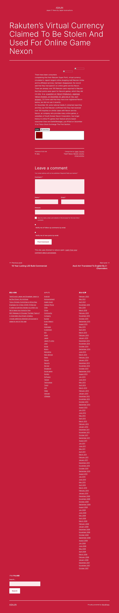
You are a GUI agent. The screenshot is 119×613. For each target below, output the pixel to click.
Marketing (47, 352)
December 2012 (84, 396)
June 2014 (82, 352)
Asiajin (59, 7)
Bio (38, 129)
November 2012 (84, 399)
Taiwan (46, 380)
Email (63, 197)
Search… (12, 579)
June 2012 (82, 413)
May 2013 (82, 382)
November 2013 (84, 366)
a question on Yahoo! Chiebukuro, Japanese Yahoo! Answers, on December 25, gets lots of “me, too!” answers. (57, 97)
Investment (48, 330)
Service (46, 366)
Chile (46, 307)
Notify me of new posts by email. (47, 235)
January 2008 (83, 560)
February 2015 (84, 335)
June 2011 (82, 446)
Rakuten (75, 154)
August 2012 (83, 407)
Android (47, 296)
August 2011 (83, 441)
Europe (46, 319)
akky (45, 133)
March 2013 (83, 388)
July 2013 (82, 377)
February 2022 (84, 296)
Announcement (49, 299)
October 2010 (83, 468)
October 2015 (83, 319)
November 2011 (84, 432)
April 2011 (82, 452)
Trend (46, 385)
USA (45, 388)
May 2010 (82, 482)
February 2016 (84, 313)
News (46, 357)
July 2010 (82, 477)
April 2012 (82, 418)
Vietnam (47, 393)
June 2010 (82, 479)
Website (38, 208)
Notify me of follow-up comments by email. (51, 228)
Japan (76, 151)
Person (46, 360)
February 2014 (84, 357)
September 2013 (84, 371)
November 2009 (84, 499)
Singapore (47, 368)
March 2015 (83, 332)
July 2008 (82, 543)
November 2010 (84, 466)
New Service (48, 355)
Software (47, 377)
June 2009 (82, 513)
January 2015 (83, 338)
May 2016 (82, 307)
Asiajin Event (48, 302)
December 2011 (84, 429)
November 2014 (84, 344)
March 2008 (83, 554)
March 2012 (83, 421)
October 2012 (83, 402)
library (46, 349)
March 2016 (83, 310)
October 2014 (83, 346)
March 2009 (83, 521)
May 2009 (82, 515)
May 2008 (82, 549)
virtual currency (79, 156)
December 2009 (84, 496)
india (45, 324)
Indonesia (47, 327)
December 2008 (84, 529)
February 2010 (84, 490)
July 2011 (82, 443)
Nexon (71, 154)
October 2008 (84, 535)
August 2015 (83, 324)
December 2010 (84, 463)
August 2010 (83, 474)
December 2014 (84, 341)
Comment (39, 177)
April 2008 (82, 551)
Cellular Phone (49, 305)
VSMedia (47, 396)
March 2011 (83, 454)
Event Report (48, 321)
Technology (48, 382)
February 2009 (84, 524)
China (46, 310)
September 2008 (84, 538)
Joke (45, 344)
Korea (46, 346)
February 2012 (84, 424)
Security (81, 151)
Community (48, 313)
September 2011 (84, 438)
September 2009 (84, 504)
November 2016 (84, 305)
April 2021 (82, 302)
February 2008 (84, 557)
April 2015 (82, 330)
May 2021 (82, 299)
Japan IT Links (49, 341)
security (81, 154)
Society (46, 374)
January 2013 (83, 393)
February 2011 (83, 457)
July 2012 (82, 410)
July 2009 (82, 510)
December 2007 (84, 563)
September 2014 (84, 349)
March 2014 (83, 355)
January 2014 (83, 360)
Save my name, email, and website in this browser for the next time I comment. (59, 219)
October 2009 (84, 502)
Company (47, 316)
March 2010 (83, 488)
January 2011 (83, 460)
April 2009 (82, 518)
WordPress (105, 605)
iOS (45, 332)
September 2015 (84, 321)
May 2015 (82, 327)
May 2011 (82, 449)
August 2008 (83, 540)
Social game (48, 371)
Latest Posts (45, 129)
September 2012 (84, 405)
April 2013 (82, 385)
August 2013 (83, 374)
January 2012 (83, 427)
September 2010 (84, 471)
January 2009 (83, 527)
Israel (46, 335)
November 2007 (84, 565)
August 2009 (83, 507)
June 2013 (82, 380)
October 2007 (83, 568)
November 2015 (84, 316)
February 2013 (84, 391)
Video (46, 391)
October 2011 (83, 435)
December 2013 (84, 363)
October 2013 (83, 368)
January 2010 (83, 493)
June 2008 (82, 546)
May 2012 (82, 416)
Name (37, 197)
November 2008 (84, 532)
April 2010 (82, 485)
